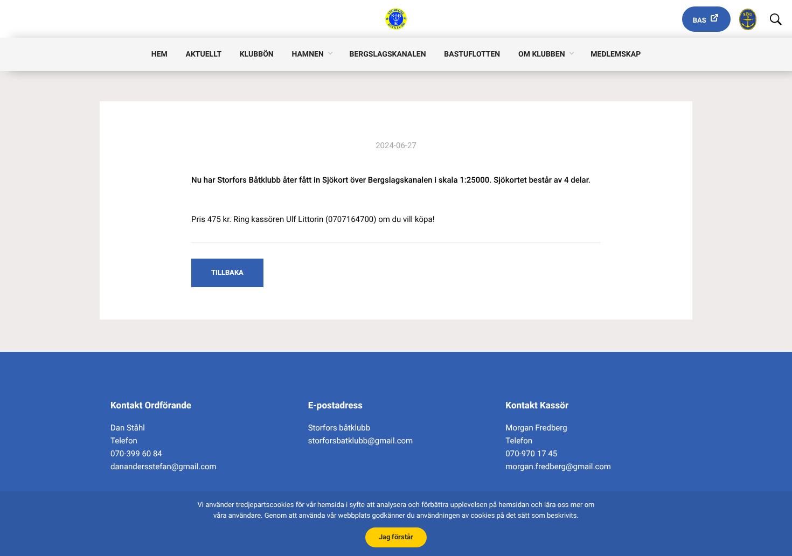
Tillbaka (227, 272)
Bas (699, 21)
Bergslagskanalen (388, 54)
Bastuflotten (472, 54)
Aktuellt (203, 54)
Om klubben (541, 54)
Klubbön (257, 54)
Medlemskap (615, 54)
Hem (159, 54)
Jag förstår (396, 537)
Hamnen (307, 54)
